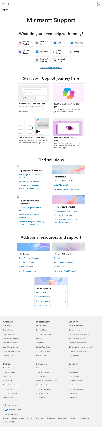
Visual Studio (40, 398)
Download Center (41, 330)
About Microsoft (74, 372)
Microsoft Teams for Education (79, 334)
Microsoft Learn (41, 376)
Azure (38, 368)
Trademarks (51, 418)
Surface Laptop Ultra (9, 334)
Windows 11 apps (8, 355)
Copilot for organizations (11, 343)
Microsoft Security (9, 372)
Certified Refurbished (43, 347)
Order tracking (40, 343)
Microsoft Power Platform (11, 385)
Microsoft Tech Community (44, 385)
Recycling (73, 418)
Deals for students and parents (79, 351)
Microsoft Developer (42, 372)
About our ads (84, 418)
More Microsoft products (51, 67)
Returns (38, 338)
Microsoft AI (7, 368)
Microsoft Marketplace (43, 389)
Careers (71, 368)
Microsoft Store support (43, 334)
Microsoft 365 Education (77, 338)
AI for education (74, 355)
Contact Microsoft (18, 418)
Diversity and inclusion (76, 389)
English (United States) (14, 405)
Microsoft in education (76, 326)
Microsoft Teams (8, 389)
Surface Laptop (8, 330)
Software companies (42, 393)
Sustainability (73, 398)
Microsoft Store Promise (44, 351)
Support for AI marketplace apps (46, 381)
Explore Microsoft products (11, 351)
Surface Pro (6, 326)
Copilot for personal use (11, 347)
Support (6, 9)
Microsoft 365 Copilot (10, 393)
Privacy (29, 418)
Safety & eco (62, 418)
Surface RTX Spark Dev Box (11, 338)
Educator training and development (80, 347)
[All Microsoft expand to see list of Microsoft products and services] (3, 3)
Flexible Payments (42, 355)
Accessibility (73, 393)
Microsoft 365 (7, 381)
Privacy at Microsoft (75, 381)
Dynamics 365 (7, 376)
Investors (72, 385)
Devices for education (76, 330)
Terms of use (39, 418)
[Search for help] (9, 3)
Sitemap (5, 418)
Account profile (41, 326)
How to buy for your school (77, 343)
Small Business (8, 398)
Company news (74, 376)
